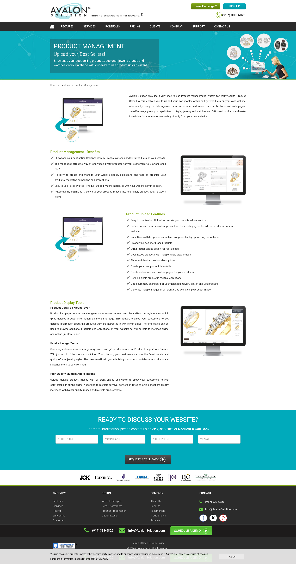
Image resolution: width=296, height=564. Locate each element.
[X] (213, 518)
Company (176, 26)
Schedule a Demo (187, 530)
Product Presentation (114, 510)
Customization (110, 515)
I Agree (231, 556)
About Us (156, 501)
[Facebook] (203, 518)
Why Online (59, 515)
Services (89, 26)
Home (53, 85)
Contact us (222, 26)
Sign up (234, 6)
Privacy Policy (101, 559)
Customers (59, 520)
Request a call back (143, 459)
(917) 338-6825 (234, 15)
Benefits (155, 506)
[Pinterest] (223, 518)
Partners (155, 520)
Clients (155, 26)
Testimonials (158, 510)
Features (66, 85)
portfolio (112, 26)
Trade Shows (158, 515)
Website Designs (111, 501)
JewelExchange (206, 6)
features (67, 26)
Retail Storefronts (112, 506)
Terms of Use (139, 543)
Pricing (135, 26)
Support (199, 26)
